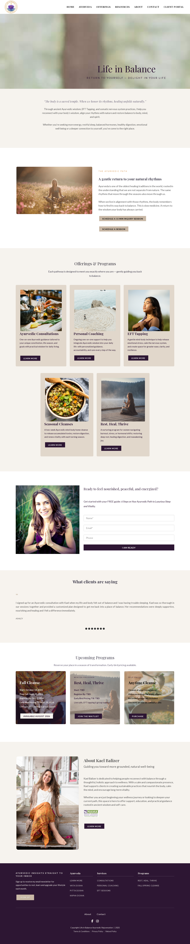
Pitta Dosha (77, 890)
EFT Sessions (104, 890)
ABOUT (138, 6)
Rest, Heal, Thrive (147, 880)
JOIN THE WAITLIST (88, 716)
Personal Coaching (108, 885)
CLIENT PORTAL (174, 6)
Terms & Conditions (81, 931)
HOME (70, 6)
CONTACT (153, 6)
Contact (101, 914)
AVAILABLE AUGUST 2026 (36, 716)
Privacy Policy (97, 931)
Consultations (105, 880)
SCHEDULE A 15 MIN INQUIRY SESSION (122, 219)
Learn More (30, 358)
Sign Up (25, 897)
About (87, 914)
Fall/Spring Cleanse (148, 885)
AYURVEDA (85, 6)
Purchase (138, 716)
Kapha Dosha (77, 895)
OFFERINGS (103, 6)
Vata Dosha (76, 885)
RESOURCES (122, 6)
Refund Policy (111, 931)
